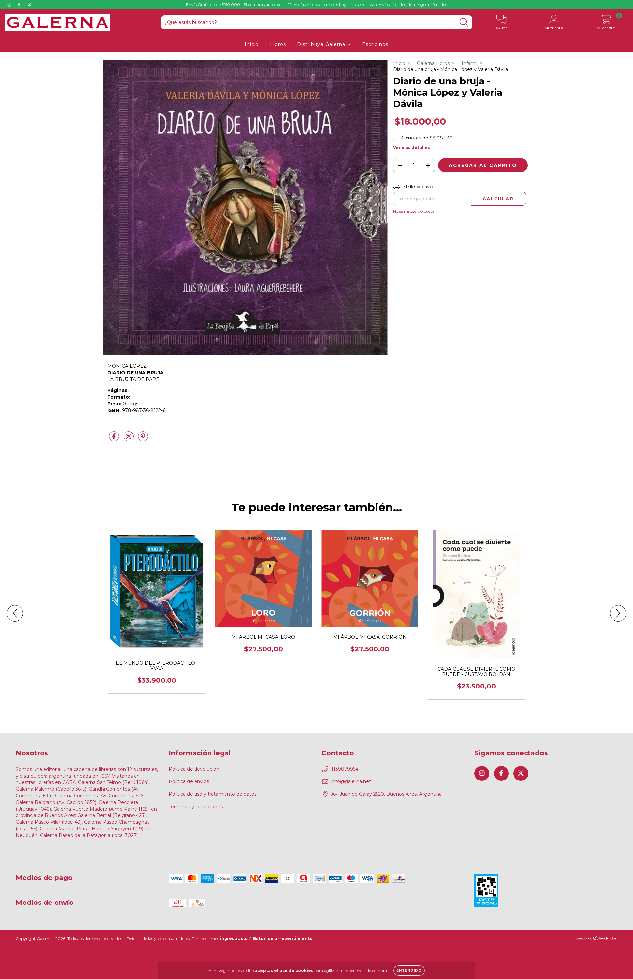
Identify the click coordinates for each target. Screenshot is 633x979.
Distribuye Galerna (322, 44)
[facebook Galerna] (20, 5)
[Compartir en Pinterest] (143, 439)
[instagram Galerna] (10, 5)
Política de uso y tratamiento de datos (212, 794)
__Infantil (467, 63)
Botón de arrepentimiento (283, 938)
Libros (278, 44)
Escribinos (375, 44)
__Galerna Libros (431, 63)
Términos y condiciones (196, 807)
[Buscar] (464, 22)
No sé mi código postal (414, 211)
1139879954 (344, 769)
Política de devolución (194, 769)
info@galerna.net (351, 781)
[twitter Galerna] (29, 5)
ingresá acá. (233, 938)
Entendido (409, 970)
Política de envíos (189, 781)
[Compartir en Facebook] (114, 439)
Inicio (252, 44)
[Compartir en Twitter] (129, 439)
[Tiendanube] (596, 939)
